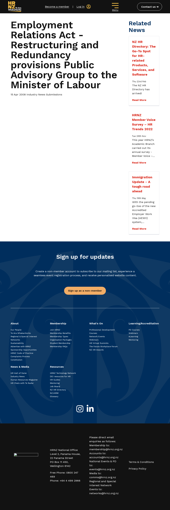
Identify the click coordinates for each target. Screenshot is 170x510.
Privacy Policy (137, 468)
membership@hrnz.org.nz (106, 449)
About (15, 323)
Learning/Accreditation (144, 323)
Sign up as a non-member (85, 290)
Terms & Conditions (141, 462)
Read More (139, 100)
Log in (81, 6)
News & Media (20, 366)
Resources (57, 366)
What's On (96, 323)
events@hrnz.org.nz (102, 469)
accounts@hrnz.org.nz (104, 457)
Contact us (148, 6)
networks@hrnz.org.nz (104, 493)
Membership (58, 323)
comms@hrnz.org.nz (102, 477)
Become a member (57, 6)
